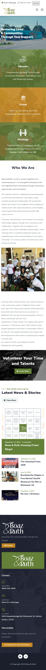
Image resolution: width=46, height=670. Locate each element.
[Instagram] (26, 656)
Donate (35, 3)
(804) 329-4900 (8, 588)
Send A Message (10, 3)
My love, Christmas (30, 493)
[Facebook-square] (20, 656)
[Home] (13, 528)
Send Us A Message (10, 602)
